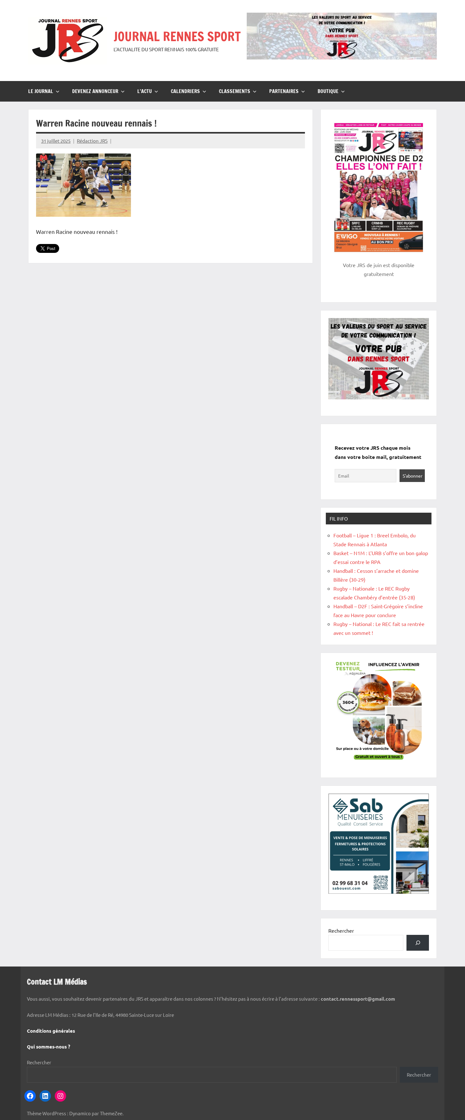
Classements (234, 91)
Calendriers (185, 91)
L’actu (144, 91)
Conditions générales (51, 1031)
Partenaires (284, 91)
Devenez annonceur (95, 91)
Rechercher (341, 930)
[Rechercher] (417, 942)
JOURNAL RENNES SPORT (177, 36)
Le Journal (40, 91)
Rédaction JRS (92, 141)
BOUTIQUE (328, 91)
